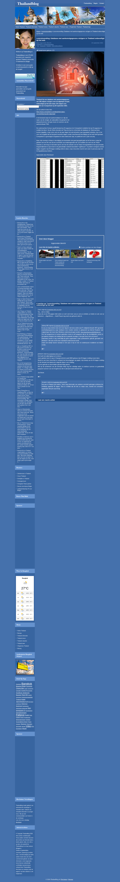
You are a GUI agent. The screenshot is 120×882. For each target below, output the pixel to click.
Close (89, 90)
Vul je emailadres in (38, 108)
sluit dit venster (47, 113)
